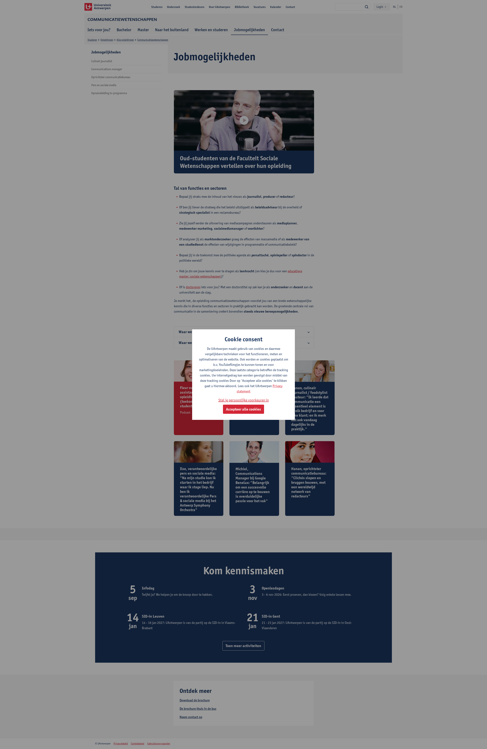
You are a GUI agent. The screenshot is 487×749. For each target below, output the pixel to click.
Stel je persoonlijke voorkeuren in (243, 400)
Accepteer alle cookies (243, 409)
